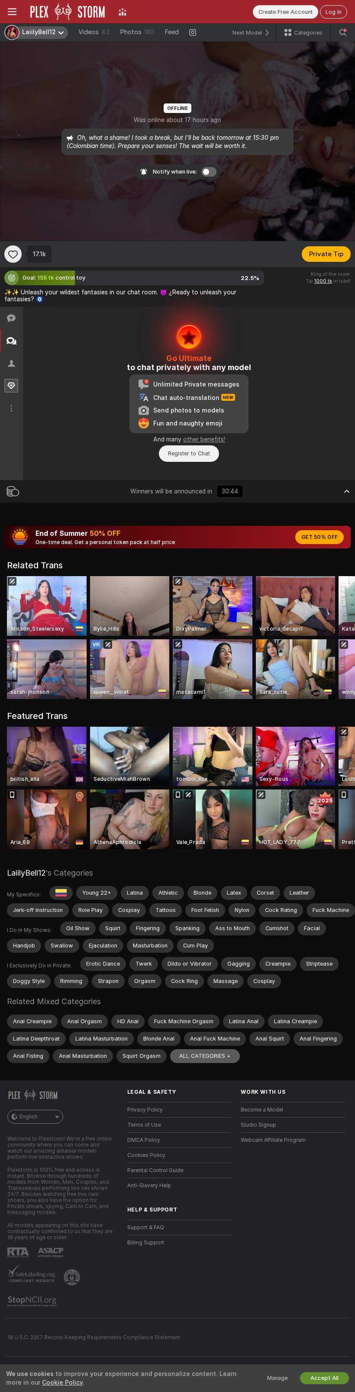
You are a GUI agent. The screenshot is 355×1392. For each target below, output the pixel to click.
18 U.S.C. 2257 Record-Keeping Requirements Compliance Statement (93, 1337)
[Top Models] (122, 11)
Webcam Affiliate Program (273, 1140)
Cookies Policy (146, 1155)
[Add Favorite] (13, 254)
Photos (137, 32)
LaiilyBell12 (26, 872)
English (28, 1117)
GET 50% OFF (319, 537)
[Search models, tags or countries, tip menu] (343, 32)
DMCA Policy (143, 1140)
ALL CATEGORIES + (205, 1056)
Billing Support (145, 1243)
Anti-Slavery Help (149, 1186)
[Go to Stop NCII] (32, 1301)
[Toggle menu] (12, 11)
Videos (94, 32)
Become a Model (262, 1110)
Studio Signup (258, 1125)
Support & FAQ (145, 1227)
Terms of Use (144, 1125)
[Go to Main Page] (67, 11)
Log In (334, 12)
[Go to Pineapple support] (73, 1277)
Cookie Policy (62, 1382)
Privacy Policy (145, 1110)
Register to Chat (189, 453)
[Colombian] (61, 893)
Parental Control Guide (155, 1170)
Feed (172, 32)
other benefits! (204, 439)
